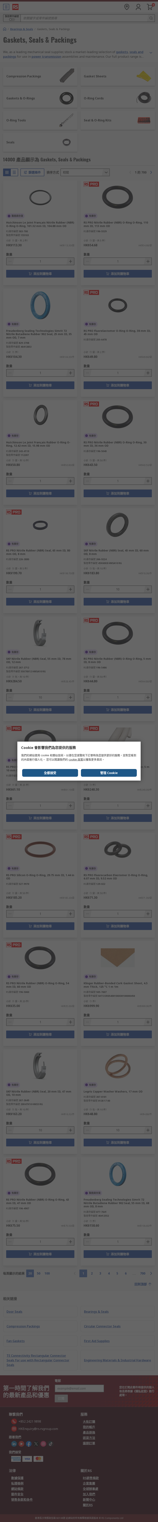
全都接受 (50, 773)
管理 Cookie (109, 773)
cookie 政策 (76, 759)
